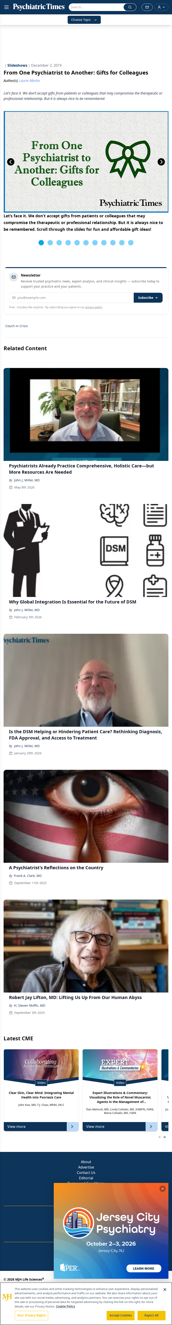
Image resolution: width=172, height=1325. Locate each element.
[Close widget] (162, 1189)
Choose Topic (81, 20)
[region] (86, 1303)
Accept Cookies (121, 1315)
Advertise (86, 1167)
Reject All (151, 1315)
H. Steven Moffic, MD (29, 1005)
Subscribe (145, 297)
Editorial (86, 1177)
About (86, 1161)
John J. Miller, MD (27, 480)
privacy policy (93, 307)
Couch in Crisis (16, 326)
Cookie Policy (65, 1306)
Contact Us (86, 1172)
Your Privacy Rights (31, 1315)
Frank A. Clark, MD (28, 876)
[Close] (165, 1289)
